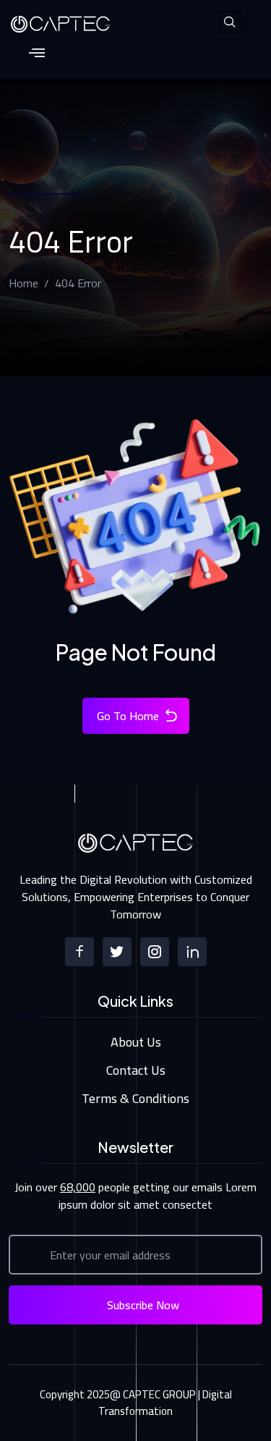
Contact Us (135, 1070)
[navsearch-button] (230, 22)
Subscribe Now (143, 1305)
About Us (136, 1042)
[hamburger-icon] (36, 54)
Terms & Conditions (135, 1098)
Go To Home (128, 716)
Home (23, 283)
